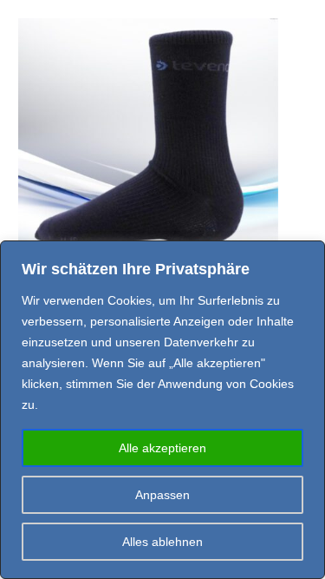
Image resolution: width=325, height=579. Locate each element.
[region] (162, 409)
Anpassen (162, 495)
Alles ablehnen (162, 542)
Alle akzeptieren (162, 448)
